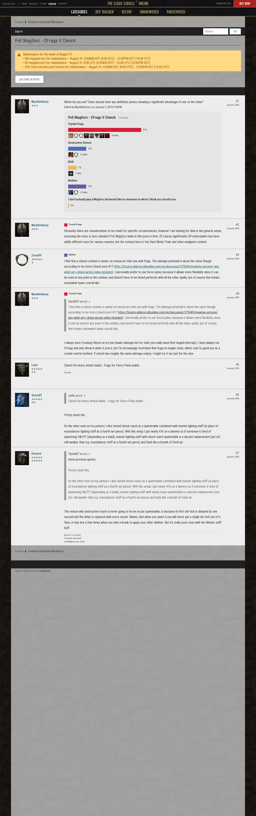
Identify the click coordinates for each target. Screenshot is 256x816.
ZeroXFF (36, 255)
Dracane (36, 453)
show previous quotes (82, 459)
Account (33, 3)
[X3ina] (70, 135)
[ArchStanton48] (102, 135)
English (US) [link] (9, 3)
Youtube (67, 372)
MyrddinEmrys (40, 101)
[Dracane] (22, 458)
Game (24, 3)
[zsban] (91, 135)
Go (235, 31)
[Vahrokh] (70, 192)
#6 (237, 394)
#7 (237, 453)
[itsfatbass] (70, 173)
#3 (237, 254)
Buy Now (244, 3)
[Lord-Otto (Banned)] (76, 135)
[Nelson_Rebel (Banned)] (81, 135)
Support (62, 3)
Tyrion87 (36, 395)
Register (31, 570)
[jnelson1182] (107, 135)
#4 (237, 293)
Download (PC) (223, 3)
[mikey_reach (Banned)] (76, 154)
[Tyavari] (70, 154)
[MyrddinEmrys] (22, 106)
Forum (52, 3)
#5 (237, 364)
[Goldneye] (96, 135)
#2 (237, 224)
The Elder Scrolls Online (128, 3)
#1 (237, 101)
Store (43, 3)
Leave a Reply (31, 79)
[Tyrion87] (22, 400)
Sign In (19, 31)
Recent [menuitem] (127, 12)
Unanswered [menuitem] (149, 12)
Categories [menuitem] (79, 12)
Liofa (34, 365)
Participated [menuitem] (176, 12)
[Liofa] (22, 370)
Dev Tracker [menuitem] (104, 12)
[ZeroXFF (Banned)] (76, 192)
